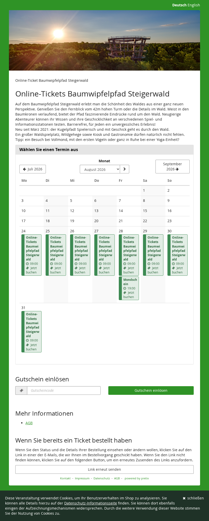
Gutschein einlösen (151, 390)
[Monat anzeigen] (124, 169)
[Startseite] (104, 40)
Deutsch (179, 5)
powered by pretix (137, 478)
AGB (29, 422)
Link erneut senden (104, 469)
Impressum (82, 478)
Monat (104, 160)
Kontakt (65, 478)
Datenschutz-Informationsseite (90, 503)
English (194, 5)
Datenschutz (102, 478)
